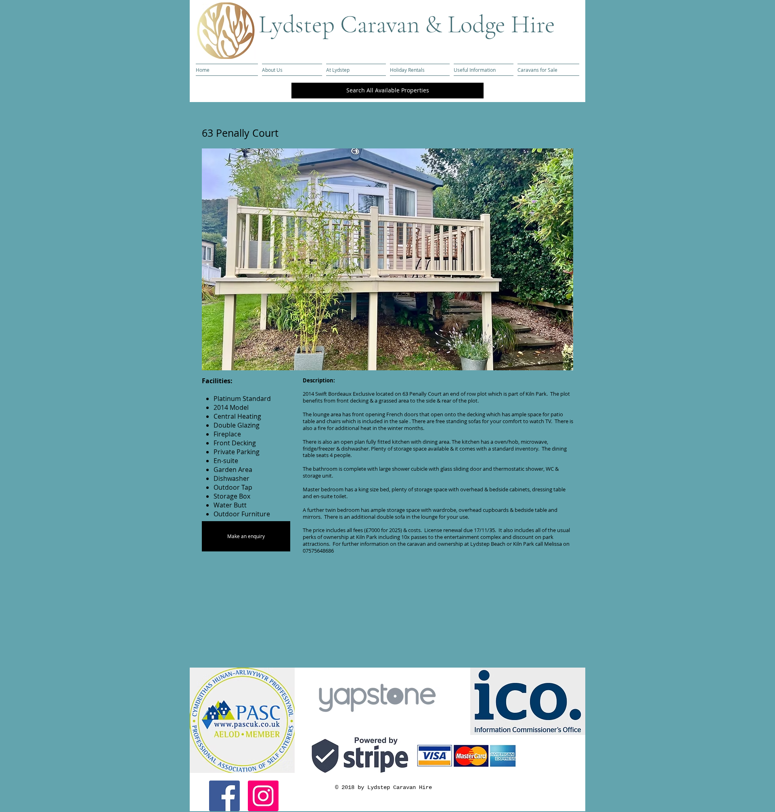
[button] (387, 259)
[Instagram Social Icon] (263, 796)
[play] (553, 363)
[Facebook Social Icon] (224, 796)
